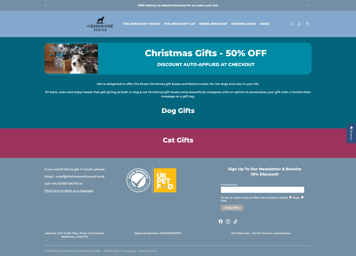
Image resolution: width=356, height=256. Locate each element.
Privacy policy (129, 251)
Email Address (229, 184)
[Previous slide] (46, 5)
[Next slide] (307, 5)
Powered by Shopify (88, 251)
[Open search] (291, 24)
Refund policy (111, 251)
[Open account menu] (299, 24)
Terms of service (148, 251)
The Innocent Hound (64, 251)
